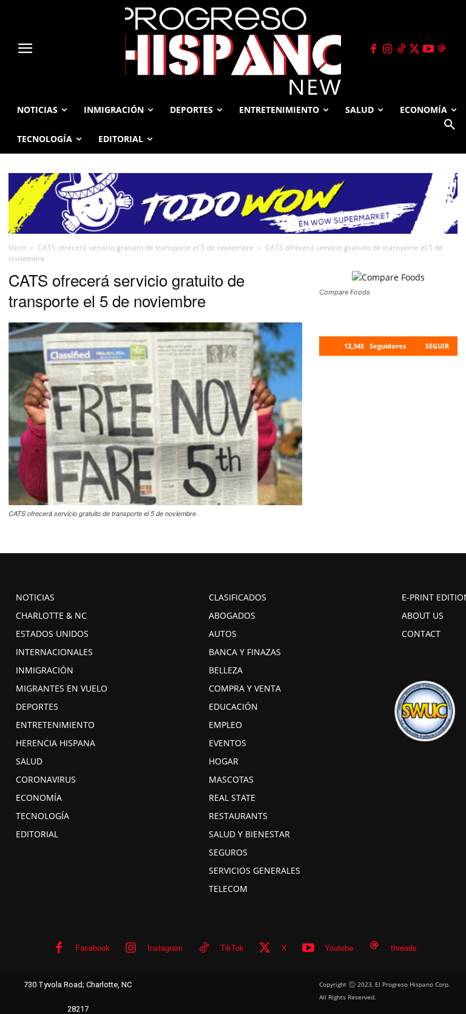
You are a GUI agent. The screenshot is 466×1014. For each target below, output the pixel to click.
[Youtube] (428, 49)
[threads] (442, 49)
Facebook (92, 947)
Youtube (339, 947)
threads (404, 947)
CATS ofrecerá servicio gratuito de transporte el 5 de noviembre (146, 247)
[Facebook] (373, 49)
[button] (449, 124)
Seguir (437, 345)
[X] (415, 49)
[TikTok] (401, 49)
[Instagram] (387, 49)
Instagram (165, 947)
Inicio (17, 247)
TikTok (232, 947)
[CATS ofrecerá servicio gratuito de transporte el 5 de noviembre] (155, 501)
